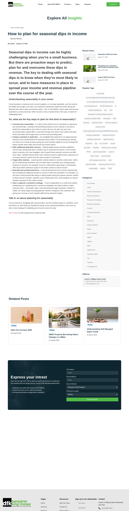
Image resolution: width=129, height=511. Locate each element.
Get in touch (13, 213)
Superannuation (92, 254)
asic (105, 110)
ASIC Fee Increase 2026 (21, 330)
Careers (90, 208)
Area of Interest (71, 384)
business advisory (111, 122)
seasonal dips (106, 156)
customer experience (94, 139)
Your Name (70, 369)
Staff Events (91, 250)
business (86, 122)
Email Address (71, 377)
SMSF (89, 237)
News (77, 4)
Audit (89, 187)
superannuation (91, 164)
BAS (114, 118)
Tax (88, 258)
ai (115, 106)
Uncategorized (92, 266)
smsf (109, 160)
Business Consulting (94, 200)
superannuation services (107, 164)
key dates (87, 147)
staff (88, 246)
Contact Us (63, 507)
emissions (88, 143)
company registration (93, 135)
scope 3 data (94, 156)
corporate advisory (108, 135)
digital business (108, 139)
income (112, 143)
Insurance (90, 221)
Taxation (90, 262)
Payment (87, 4)
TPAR (110, 168)
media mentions (92, 225)
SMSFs (89, 241)
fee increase (104, 143)
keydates (96, 147)
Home (40, 4)
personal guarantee (99, 152)
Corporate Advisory (93, 212)
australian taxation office (93, 118)
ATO (110, 110)
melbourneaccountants (109, 147)
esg (96, 143)
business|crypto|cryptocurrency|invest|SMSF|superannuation (100, 131)
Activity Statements (106, 106)
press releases (92, 233)
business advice (97, 122)
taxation (102, 168)
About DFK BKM (53, 4)
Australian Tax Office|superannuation (100, 114)
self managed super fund (97, 160)
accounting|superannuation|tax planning (100, 102)
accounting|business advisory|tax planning (100, 97)
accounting (100, 93)
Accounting (91, 183)
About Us (44, 507)
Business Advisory (16, 38)
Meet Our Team (65, 503)
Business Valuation (93, 204)
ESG (88, 216)
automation (107, 118)
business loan (100, 127)
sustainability (93, 168)
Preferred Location (72, 391)
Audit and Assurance (94, 191)
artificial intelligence (95, 110)
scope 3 (111, 152)
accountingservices (90, 106)
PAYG (89, 152)
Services (67, 4)
